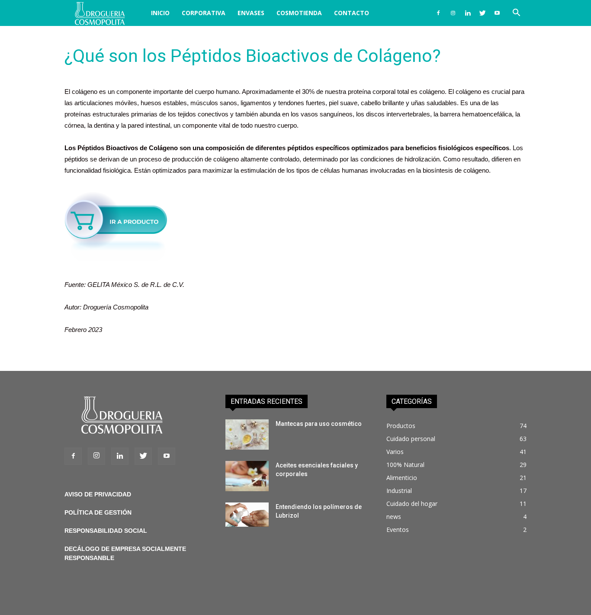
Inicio (160, 13)
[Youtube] (497, 13)
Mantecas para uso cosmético (319, 423)
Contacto (351, 13)
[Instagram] (452, 13)
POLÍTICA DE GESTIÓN (98, 512)
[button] (516, 14)
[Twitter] (482, 13)
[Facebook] (438, 13)
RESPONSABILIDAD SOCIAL (105, 530)
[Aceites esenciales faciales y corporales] (247, 476)
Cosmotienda (299, 13)
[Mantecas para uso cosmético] (247, 434)
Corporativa (203, 13)
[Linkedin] (467, 13)
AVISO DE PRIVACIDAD (97, 494)
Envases (251, 13)
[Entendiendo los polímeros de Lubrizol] (247, 514)
